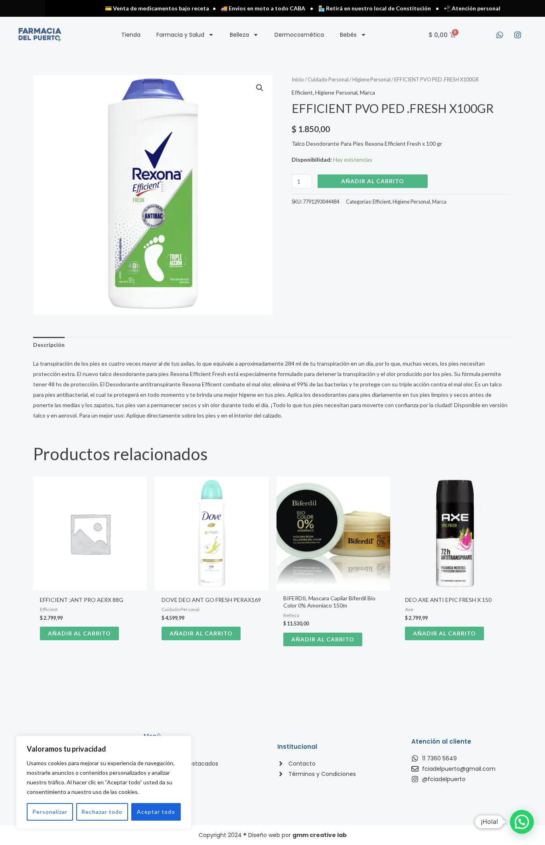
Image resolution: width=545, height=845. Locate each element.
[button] (260, 88)
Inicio (298, 79)
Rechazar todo (101, 811)
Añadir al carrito (372, 181)
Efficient (302, 92)
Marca (367, 92)
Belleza (239, 35)
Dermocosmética (299, 35)
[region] (104, 782)
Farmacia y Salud (180, 35)
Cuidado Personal (328, 79)
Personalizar (49, 811)
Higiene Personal (371, 79)
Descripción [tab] (49, 344)
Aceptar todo (156, 811)
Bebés (348, 35)
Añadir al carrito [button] (79, 633)
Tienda (130, 35)
